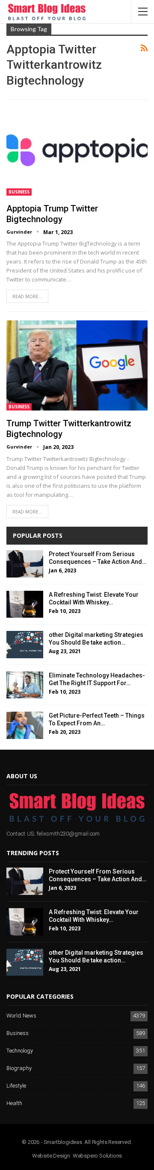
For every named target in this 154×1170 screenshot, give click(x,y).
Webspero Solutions (97, 1155)
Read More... (27, 296)
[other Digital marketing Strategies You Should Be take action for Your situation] (24, 644)
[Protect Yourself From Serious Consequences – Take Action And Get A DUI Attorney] (24, 564)
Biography (19, 1068)
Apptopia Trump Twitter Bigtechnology (52, 213)
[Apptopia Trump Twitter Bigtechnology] (77, 150)
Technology (19, 1051)
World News (21, 1016)
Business (19, 192)
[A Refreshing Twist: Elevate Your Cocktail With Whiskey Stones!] (24, 604)
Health (14, 1103)
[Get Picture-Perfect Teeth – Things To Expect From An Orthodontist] (24, 725)
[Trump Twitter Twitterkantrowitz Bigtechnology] (77, 365)
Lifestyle (16, 1086)
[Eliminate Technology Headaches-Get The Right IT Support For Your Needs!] (24, 685)
